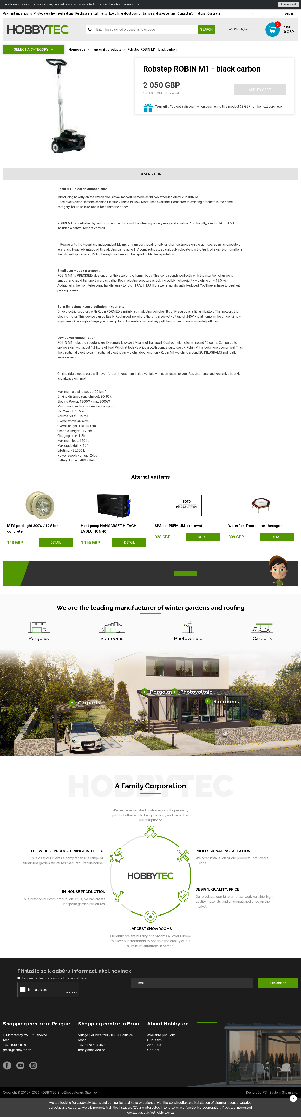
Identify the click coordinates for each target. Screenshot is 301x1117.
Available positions (161, 1035)
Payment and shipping (17, 13)
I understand (288, 4)
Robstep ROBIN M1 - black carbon (152, 49)
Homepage (77, 49)
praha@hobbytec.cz (17, 1050)
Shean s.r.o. (290, 1093)
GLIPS (262, 1093)
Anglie (289, 13)
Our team (213, 13)
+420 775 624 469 (91, 1045)
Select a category (31, 49)
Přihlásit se (278, 983)
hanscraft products (106, 49)
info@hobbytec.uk (240, 29)
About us (154, 1045)
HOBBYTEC (48, 1093)
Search (206, 29)
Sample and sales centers (159, 13)
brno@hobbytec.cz (91, 1050)
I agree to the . (54, 978)
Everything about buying (124, 13)
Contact (153, 1050)
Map (6, 1040)
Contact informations (191, 13)
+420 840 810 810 (16, 1045)
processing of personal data (65, 978)
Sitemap (91, 1093)
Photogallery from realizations (53, 13)
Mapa (82, 1040)
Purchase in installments (91, 13)
